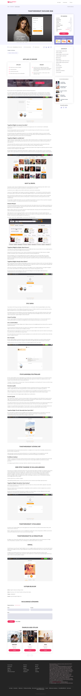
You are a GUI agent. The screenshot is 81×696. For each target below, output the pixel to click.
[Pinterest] (51, 47)
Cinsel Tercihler (58, 65)
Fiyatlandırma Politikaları (60, 70)
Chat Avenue (9, 666)
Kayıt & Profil (58, 57)
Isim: (8, 607)
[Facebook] (44, 47)
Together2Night (26, 669)
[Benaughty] (69, 41)
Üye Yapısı (58, 64)
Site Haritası (69, 688)
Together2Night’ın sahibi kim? (61, 55)
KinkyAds (24, 668)
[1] (15, 605)
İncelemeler (65, 2)
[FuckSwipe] (57, 100)
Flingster (8, 668)
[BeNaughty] (57, 95)
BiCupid (36, 666)
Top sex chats (9, 664)
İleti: (8, 612)
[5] (19, 605)
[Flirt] (63, 41)
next (32, 655)
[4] (18, 605)
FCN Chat (36, 664)
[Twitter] (49, 47)
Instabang (37, 671)
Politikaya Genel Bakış (27, 688)
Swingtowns (25, 671)
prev (28, 655)
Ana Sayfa (59, 2)
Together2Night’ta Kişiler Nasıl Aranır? (62, 60)
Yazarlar (46, 688)
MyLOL (36, 669)
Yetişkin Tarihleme (11, 50)
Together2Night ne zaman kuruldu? (62, 54)
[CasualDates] (57, 82)
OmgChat (25, 666)
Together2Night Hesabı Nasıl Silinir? (62, 62)
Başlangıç (40, 82)
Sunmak (11, 621)
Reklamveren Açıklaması (53, 688)
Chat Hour (25, 664)
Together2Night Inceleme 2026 (61, 50)
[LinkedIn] (46, 47)
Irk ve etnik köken (59, 67)
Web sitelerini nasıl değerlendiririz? (38, 688)
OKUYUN (14, 647)
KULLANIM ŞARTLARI (62, 688)
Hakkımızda (21, 688)
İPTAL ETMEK (18, 621)
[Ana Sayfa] (12, 2)
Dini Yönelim (58, 68)
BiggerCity (9, 669)
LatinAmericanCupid (11, 671)
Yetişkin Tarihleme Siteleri (12, 52)
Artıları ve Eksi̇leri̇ (59, 52)
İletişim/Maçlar (58, 59)
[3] (17, 605)
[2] (16, 605)
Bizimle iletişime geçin (40, 689)
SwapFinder (37, 668)
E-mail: (31, 607)
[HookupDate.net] (57, 87)
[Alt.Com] (57, 91)
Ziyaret (64, 33)
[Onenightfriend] (58, 41)
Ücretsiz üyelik (58, 72)
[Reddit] (61, 107)
